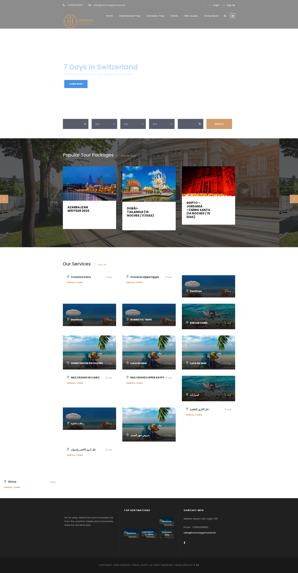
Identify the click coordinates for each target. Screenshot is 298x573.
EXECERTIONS (167, 533)
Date (181, 115)
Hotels (174, 15)
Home (109, 15)
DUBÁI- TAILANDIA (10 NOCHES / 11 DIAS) (140, 212)
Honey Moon (211, 15)
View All (100, 264)
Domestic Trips (155, 15)
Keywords (69, 115)
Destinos (166, 521)
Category (98, 115)
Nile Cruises (191, 15)
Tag (122, 115)
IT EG (196, 565)
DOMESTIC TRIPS (149, 533)
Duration (154, 115)
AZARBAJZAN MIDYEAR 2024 (78, 209)
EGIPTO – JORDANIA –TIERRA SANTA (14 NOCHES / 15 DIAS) (198, 210)
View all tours (75, 282)
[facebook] (203, 5)
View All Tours (126, 155)
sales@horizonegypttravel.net (200, 532)
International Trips (130, 15)
